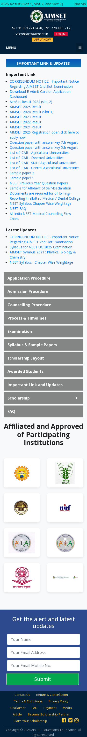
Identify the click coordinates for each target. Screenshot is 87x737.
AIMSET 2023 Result (25, 117)
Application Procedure (29, 278)
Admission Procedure (27, 291)
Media (67, 708)
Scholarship (18, 398)
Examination (19, 331)
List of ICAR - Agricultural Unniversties (39, 152)
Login (60, 34)
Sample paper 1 (22, 178)
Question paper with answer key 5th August (44, 147)
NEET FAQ (18, 208)
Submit (42, 679)
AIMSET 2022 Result (25, 122)
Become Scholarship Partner (49, 714)
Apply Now (42, 40)
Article (17, 714)
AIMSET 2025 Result (25, 106)
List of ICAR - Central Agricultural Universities (45, 167)
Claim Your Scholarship (30, 721)
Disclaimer (18, 708)
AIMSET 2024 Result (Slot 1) (31, 112)
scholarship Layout (25, 358)
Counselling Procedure (29, 304)
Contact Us (22, 694)
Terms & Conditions (28, 701)
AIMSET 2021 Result (25, 127)
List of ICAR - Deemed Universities (37, 157)
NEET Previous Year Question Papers (39, 183)
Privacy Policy (58, 701)
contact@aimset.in (33, 33)
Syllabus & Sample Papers (32, 344)
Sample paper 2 (22, 173)
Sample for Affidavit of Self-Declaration (40, 188)
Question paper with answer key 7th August (44, 142)
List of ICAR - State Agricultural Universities (43, 162)
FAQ (11, 411)
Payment (50, 708)
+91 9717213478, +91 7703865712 (42, 28)
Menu (11, 47)
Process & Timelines (26, 318)
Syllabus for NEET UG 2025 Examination (41, 247)
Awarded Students (25, 371)
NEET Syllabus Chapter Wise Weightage (40, 203)
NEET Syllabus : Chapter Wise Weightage (41, 262)
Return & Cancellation (52, 694)
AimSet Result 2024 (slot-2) (31, 101)
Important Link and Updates (35, 384)
